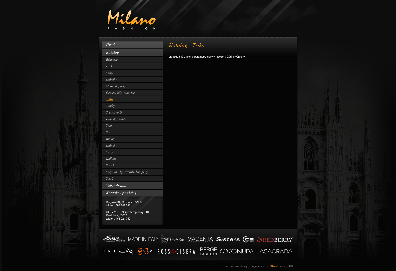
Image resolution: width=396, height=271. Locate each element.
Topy (109, 125)
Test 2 (110, 178)
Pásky (110, 66)
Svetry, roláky (115, 112)
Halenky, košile (116, 119)
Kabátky (111, 145)
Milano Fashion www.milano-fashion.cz (122, 1)
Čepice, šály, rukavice (120, 92)
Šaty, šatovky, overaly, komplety (127, 171)
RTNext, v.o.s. (258, 266)
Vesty (109, 152)
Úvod (110, 44)
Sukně (110, 165)
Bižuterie (112, 59)
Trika (109, 99)
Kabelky (111, 79)
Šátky (109, 72)
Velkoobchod (116, 185)
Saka (109, 132)
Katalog (112, 52)
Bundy (110, 138)
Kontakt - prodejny (121, 192)
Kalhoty (111, 158)
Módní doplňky (116, 86)
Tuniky (110, 105)
